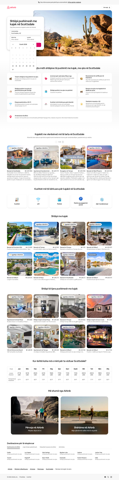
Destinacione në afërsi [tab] (13, 447)
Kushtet (29, 477)
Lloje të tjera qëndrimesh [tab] (30, 447)
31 (12, 69)
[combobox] (25, 33)
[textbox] (17, 39)
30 (33, 66)
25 (16, 66)
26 (19, 66)
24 (13, 66)
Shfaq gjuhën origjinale (74, 2)
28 (26, 66)
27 (23, 66)
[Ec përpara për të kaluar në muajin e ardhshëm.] (33, 44)
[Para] (62, 142)
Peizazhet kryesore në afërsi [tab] (48, 447)
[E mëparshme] (56, 142)
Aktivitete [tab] (62, 447)
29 (30, 66)
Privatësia (22, 477)
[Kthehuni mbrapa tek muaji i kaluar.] (13, 44)
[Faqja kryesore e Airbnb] (11, 7)
